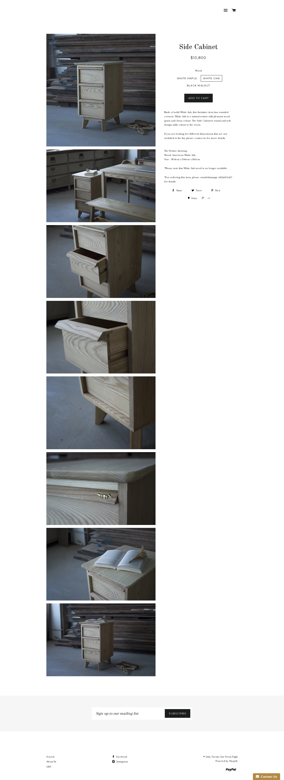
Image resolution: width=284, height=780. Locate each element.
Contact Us (268, 776)
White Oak (211, 78)
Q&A (48, 766)
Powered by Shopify (227, 761)
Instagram (122, 761)
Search (50, 756)
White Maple (187, 78)
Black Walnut (198, 85)
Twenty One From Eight (225, 756)
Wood (198, 70)
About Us (51, 761)
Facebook (121, 756)
